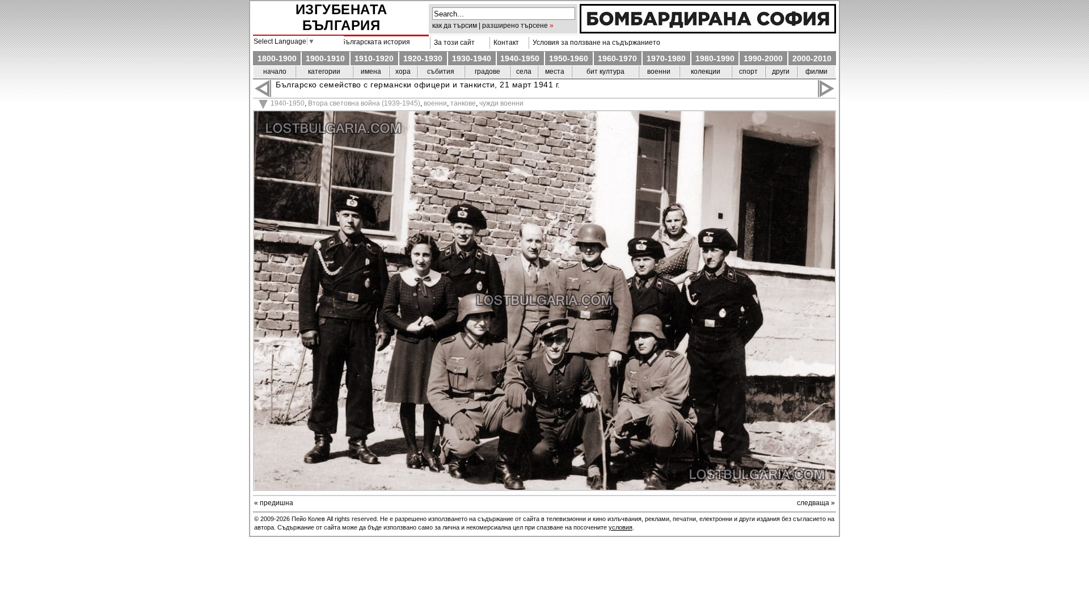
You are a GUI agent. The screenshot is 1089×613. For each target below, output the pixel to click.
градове (487, 71)
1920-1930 (422, 58)
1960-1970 (617, 58)
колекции (705, 71)
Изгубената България (341, 17)
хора (403, 71)
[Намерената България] (707, 31)
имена (371, 71)
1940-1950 (519, 58)
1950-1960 (568, 58)
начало (274, 71)
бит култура (605, 71)
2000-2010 (811, 58)
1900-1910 (325, 58)
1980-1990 (715, 58)
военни (658, 71)
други (781, 71)
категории (324, 71)
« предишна (273, 503)
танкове (463, 103)
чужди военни (501, 103)
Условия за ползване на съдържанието (594, 43)
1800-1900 (277, 58)
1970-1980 (666, 58)
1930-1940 (471, 58)
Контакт (504, 43)
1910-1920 (374, 58)
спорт (748, 71)
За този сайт (452, 43)
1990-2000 (763, 58)
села (523, 71)
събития (440, 71)
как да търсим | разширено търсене (490, 26)
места (554, 71)
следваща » (816, 503)
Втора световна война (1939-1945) (364, 103)
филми (816, 71)
